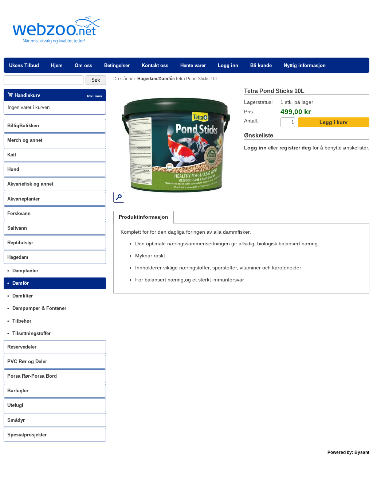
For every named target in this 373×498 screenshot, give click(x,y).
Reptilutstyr (20, 242)
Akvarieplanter (23, 199)
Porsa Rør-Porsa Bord (32, 376)
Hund (13, 169)
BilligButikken (23, 125)
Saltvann (17, 228)
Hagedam (17, 257)
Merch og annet (24, 140)
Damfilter (22, 296)
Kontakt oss (155, 65)
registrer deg (295, 148)
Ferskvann (19, 213)
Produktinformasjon (143, 217)
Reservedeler (21, 347)
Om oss (83, 65)
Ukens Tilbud (24, 65)
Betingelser (117, 65)
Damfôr (20, 283)
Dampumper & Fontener (39, 308)
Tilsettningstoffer (31, 333)
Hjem (57, 65)
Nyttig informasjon (305, 65)
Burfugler (17, 390)
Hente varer (193, 65)
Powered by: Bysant (348, 452)
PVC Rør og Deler (27, 361)
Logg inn (228, 65)
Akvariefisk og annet (30, 184)
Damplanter (25, 270)
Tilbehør (21, 321)
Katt (11, 154)
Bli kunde (261, 65)
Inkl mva (94, 96)
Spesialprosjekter (27, 434)
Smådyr (16, 420)
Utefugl (15, 405)
